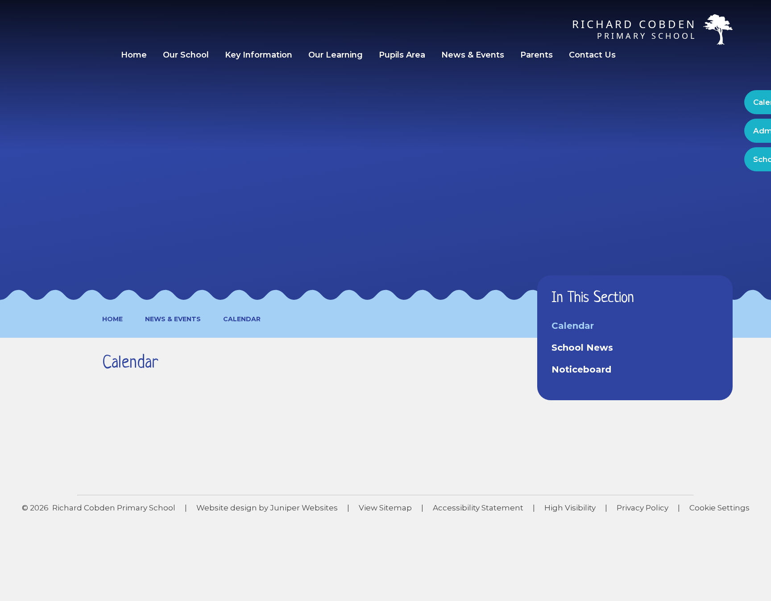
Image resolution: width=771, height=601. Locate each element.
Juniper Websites (304, 507)
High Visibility (570, 507)
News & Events (173, 319)
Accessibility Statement (478, 507)
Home (112, 319)
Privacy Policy (642, 507)
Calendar (242, 319)
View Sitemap (385, 507)
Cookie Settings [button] (719, 507)
